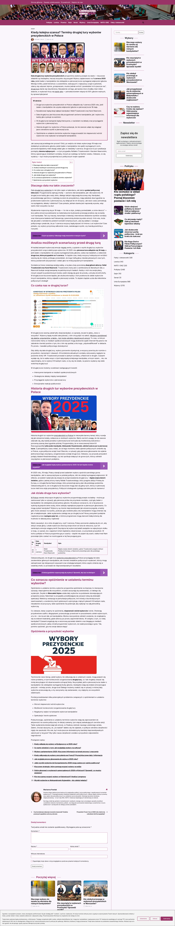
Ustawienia (143, 918)
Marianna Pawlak (39, 39)
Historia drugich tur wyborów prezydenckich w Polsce (53, 173)
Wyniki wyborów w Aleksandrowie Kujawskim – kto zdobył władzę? (60, 780)
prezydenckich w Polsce (63, 435)
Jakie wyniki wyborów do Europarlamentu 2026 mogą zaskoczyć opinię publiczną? (67, 763)
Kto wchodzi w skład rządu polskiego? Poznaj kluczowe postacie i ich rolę (127, 196)
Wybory (82, 22)
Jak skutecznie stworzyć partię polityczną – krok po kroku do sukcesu (133, 233)
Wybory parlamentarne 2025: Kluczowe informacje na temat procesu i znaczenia (66, 752)
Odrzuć (155, 918)
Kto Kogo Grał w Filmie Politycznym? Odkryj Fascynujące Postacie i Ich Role (133, 245)
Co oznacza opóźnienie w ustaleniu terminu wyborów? (53, 177)
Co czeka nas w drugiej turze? (44, 170)
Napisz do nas (77, 2)
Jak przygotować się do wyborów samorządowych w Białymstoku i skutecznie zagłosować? (134, 94)
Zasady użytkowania (52, 2)
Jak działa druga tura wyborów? (45, 175)
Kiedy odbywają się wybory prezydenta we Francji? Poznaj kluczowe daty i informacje (68, 755)
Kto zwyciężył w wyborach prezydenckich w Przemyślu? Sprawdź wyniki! (69, 906)
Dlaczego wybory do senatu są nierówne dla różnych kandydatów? (41, 901)
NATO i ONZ (105, 22)
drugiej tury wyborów (43, 190)
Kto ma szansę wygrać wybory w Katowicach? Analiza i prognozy (60, 777)
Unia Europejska (93, 22)
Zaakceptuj (166, 918)
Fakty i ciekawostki (117, 22)
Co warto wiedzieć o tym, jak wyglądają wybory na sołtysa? (57, 748)
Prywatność (65, 2)
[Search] (143, 22)
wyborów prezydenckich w (67, 558)
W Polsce (34, 498)
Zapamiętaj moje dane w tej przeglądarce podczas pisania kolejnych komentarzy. (61, 861)
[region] (87, 918)
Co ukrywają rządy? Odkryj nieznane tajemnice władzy (133, 221)
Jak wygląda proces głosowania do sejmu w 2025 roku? (56, 759)
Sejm (70, 22)
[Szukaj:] (126, 32)
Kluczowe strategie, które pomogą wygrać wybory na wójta (57, 767)
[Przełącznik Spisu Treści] (70, 162)
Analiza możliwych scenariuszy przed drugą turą (51, 168)
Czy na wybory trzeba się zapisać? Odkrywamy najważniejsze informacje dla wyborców (135, 112)
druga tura (35, 89)
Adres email (74, 846)
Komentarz (35, 831)
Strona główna (36, 2)
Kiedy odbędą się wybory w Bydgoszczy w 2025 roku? (55, 744)
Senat (76, 22)
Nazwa (34, 846)
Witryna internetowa (38, 854)
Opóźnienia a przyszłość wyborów (45, 180)
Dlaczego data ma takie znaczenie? (45, 165)
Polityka (49, 22)
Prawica (63, 22)
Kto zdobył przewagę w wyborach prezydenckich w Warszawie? (94, 901)
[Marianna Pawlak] (36, 797)
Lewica (56, 22)
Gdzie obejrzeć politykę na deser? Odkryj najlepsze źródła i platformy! (133, 210)
